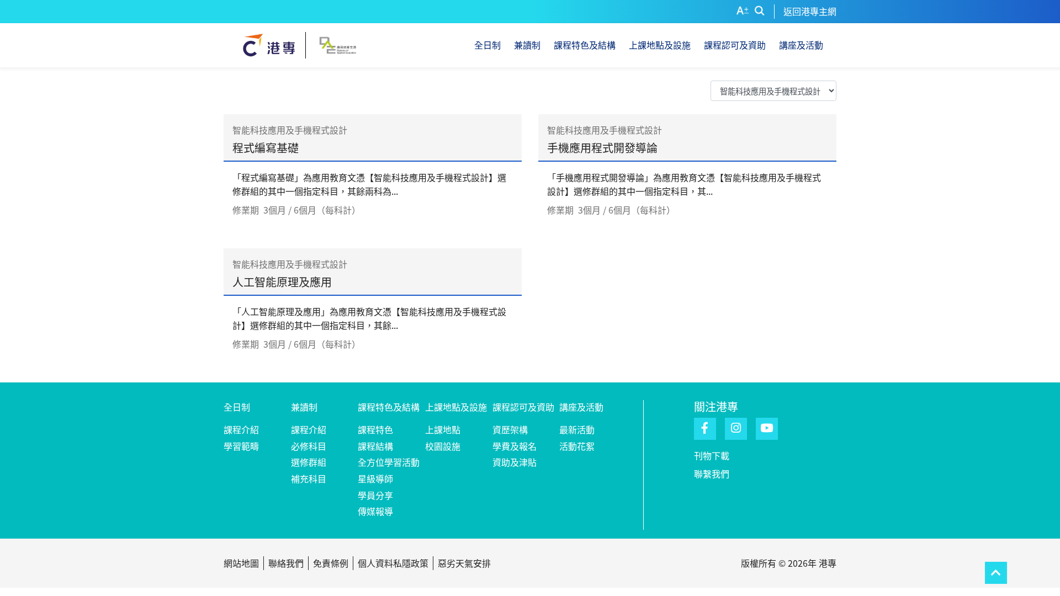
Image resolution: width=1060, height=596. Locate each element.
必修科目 (308, 446)
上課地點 (442, 429)
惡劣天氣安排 (464, 563)
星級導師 (375, 478)
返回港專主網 (809, 11)
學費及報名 (514, 446)
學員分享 (375, 495)
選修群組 (308, 462)
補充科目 (308, 478)
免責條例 (330, 563)
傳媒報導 (375, 511)
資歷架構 (510, 429)
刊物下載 (711, 455)
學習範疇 (241, 446)
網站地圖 (241, 563)
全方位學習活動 (389, 462)
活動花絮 (577, 446)
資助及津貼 (514, 462)
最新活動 (577, 429)
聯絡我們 (286, 563)
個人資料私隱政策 (393, 563)
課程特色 (375, 429)
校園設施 (442, 446)
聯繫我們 (711, 473)
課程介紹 (241, 429)
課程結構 (375, 446)
